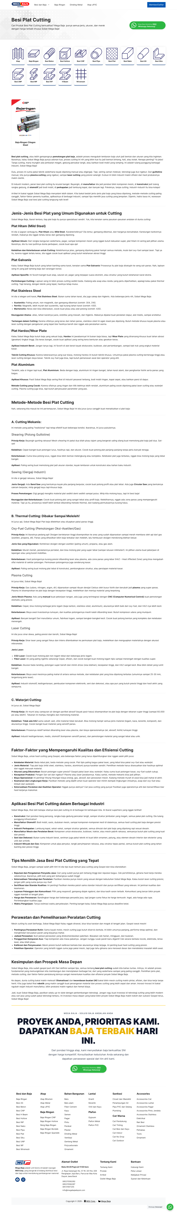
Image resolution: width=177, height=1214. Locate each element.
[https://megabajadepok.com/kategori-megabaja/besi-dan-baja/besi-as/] (143, 56)
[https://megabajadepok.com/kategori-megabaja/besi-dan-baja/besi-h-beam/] (65, 76)
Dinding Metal (76, 4)
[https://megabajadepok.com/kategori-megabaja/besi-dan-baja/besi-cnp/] (80, 56)
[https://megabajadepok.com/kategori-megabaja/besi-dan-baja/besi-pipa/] (96, 56)
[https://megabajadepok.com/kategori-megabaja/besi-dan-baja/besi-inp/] (33, 76)
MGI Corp (91, 1201)
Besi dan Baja (40, 4)
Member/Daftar (156, 4)
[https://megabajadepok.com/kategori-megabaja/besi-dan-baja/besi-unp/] (18, 76)
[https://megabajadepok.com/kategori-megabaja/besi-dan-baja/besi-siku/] (159, 56)
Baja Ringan (59, 4)
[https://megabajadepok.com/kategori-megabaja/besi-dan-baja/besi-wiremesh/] (80, 76)
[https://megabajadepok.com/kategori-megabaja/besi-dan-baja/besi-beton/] (49, 56)
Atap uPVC (92, 4)
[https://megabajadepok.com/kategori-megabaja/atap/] (18, 56)
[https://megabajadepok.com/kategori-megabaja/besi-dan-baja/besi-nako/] (127, 56)
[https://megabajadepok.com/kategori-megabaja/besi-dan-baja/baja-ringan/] (33, 56)
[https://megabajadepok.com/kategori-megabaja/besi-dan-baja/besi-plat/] (112, 56)
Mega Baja (106, 1201)
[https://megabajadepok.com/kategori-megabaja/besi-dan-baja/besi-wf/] (49, 76)
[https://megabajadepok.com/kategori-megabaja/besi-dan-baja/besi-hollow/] (65, 56)
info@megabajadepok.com (73, 1190)
